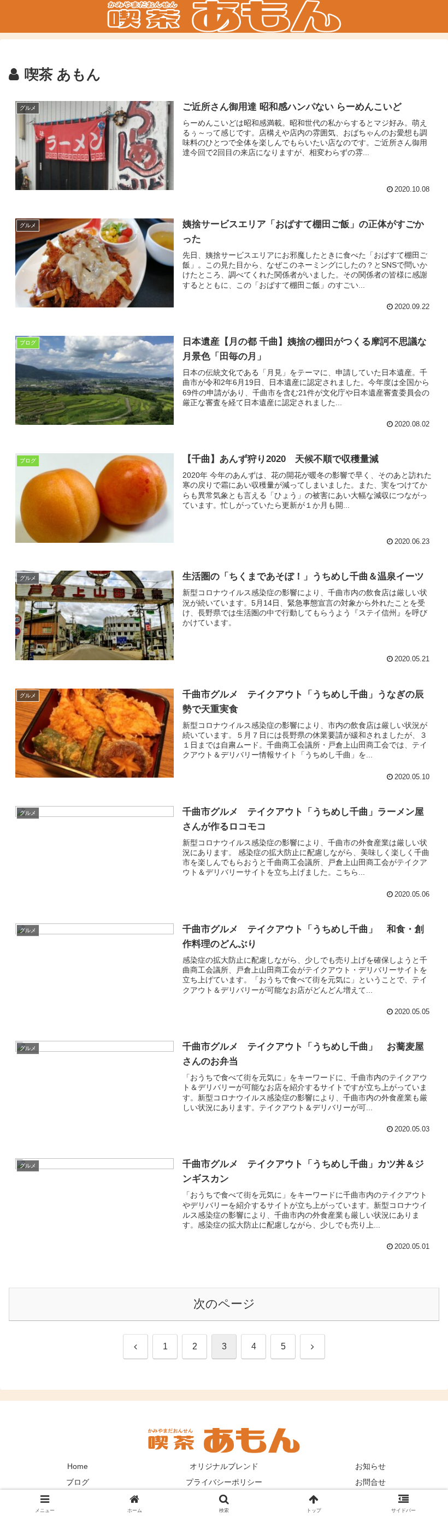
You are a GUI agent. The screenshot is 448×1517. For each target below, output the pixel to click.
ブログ (77, 1482)
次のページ (224, 1304)
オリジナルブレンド (224, 1466)
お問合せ (370, 1482)
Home (77, 1466)
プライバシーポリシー (224, 1482)
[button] (414, 1414)
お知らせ (370, 1466)
